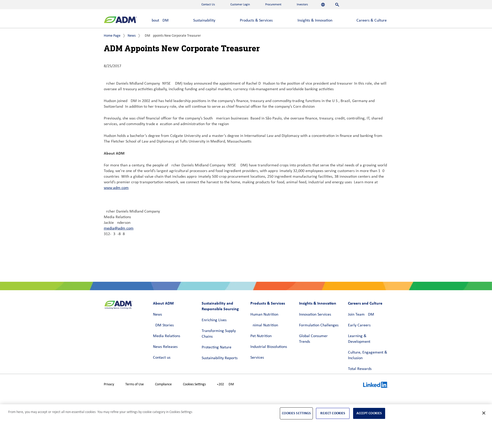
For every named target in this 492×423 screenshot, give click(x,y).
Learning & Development (359, 339)
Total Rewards (360, 369)
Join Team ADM (361, 315)
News (132, 36)
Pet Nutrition (261, 336)
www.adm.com (116, 188)
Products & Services (256, 20)
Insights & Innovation (315, 20)
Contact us (161, 358)
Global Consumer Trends (313, 339)
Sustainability (204, 20)
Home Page (112, 36)
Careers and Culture (365, 303)
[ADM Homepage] (120, 20)
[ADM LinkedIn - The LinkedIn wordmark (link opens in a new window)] (375, 385)
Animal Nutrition (264, 325)
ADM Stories (163, 325)
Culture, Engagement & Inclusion (367, 355)
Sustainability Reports (220, 358)
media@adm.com (119, 228)
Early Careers (359, 325)
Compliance (163, 384)
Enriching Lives (214, 320)
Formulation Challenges (319, 325)
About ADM (159, 20)
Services (257, 358)
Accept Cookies (369, 413)
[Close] (483, 413)
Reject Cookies (332, 413)
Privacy (109, 384)
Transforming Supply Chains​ (219, 334)
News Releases (165, 347)
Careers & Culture (371, 20)
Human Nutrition (264, 315)
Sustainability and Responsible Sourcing (220, 306)
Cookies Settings (194, 384)
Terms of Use (134, 384)
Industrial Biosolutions (268, 347)
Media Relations (166, 336)
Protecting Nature (216, 347)
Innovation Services (315, 315)
